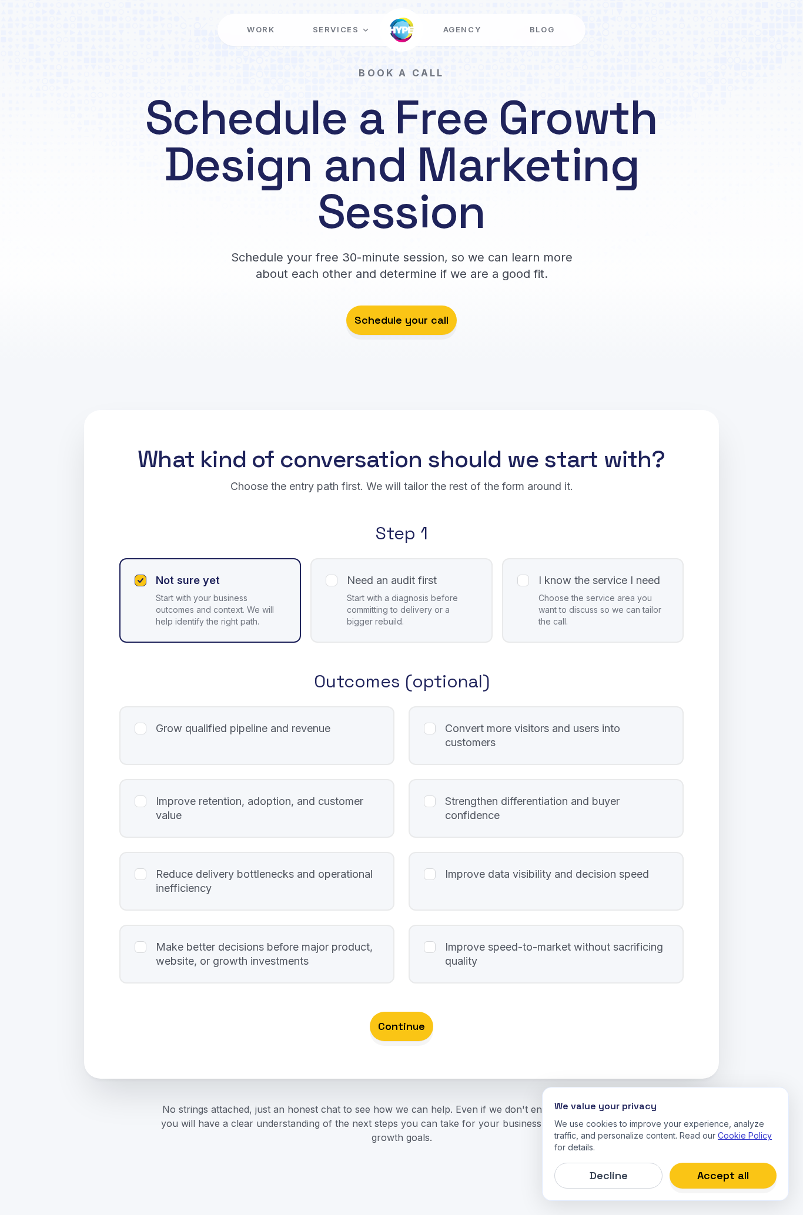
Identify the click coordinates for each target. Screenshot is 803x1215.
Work (261, 29)
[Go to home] (401, 30)
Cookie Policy (745, 1135)
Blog (542, 29)
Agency (462, 29)
